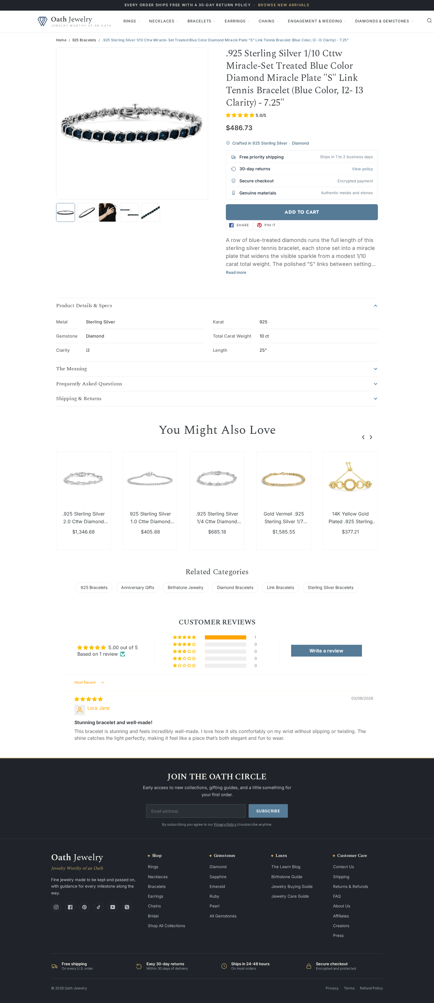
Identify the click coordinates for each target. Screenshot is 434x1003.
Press (338, 935)
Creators (341, 925)
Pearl (214, 906)
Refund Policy (371, 988)
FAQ (337, 896)
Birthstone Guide (286, 876)
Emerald (217, 886)
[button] (241, 115)
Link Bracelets (280, 587)
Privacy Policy (225, 824)
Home (61, 40)
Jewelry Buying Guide (292, 886)
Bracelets (199, 21)
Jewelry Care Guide (290, 896)
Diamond (218, 866)
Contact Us (343, 866)
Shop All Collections (166, 925)
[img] (88, 699)
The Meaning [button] (71, 369)
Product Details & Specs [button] (84, 305)
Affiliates (341, 916)
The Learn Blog (285, 866)
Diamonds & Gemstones (382, 21)
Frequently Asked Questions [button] (89, 384)
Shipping (341, 876)
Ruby (214, 896)
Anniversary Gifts (137, 587)
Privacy (332, 988)
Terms (349, 988)
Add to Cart (302, 212)
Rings (129, 21)
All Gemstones (223, 916)
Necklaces (161, 21)
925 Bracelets (84, 40)
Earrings (235, 21)
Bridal (153, 916)
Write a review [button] (326, 651)
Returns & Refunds (350, 886)
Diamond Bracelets (235, 587)
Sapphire (218, 876)
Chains (266, 21)
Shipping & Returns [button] (79, 398)
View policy (362, 168)
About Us (341, 906)
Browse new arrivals (284, 5)
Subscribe (268, 811)
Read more (236, 272)
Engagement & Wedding (315, 21)
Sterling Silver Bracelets (330, 587)
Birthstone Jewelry (185, 587)
